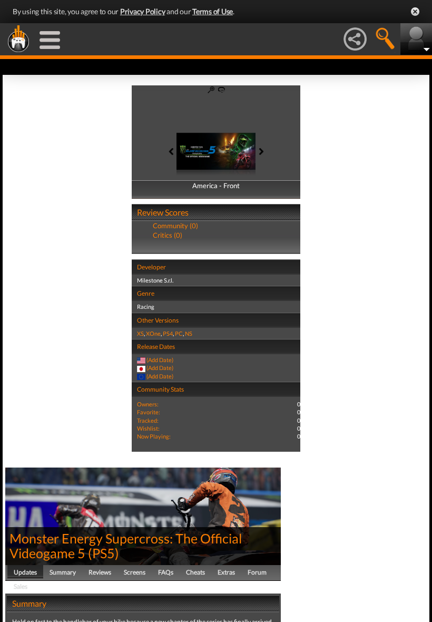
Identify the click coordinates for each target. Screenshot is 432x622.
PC (179, 333)
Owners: (148, 404)
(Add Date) (159, 359)
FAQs (165, 572)
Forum (257, 572)
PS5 (103, 553)
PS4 (168, 333)
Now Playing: (154, 436)
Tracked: (148, 420)
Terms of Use (212, 11)
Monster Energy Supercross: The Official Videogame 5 (125, 545)
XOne (153, 333)
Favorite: (148, 412)
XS (140, 333)
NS (188, 333)
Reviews (100, 572)
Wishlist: (148, 428)
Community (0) (175, 225)
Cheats (195, 572)
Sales (20, 586)
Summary (63, 572)
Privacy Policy (142, 11)
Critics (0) (167, 235)
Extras (226, 572)
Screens (134, 572)
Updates (25, 572)
